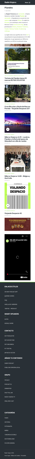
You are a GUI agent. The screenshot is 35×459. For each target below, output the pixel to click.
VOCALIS (7, 380)
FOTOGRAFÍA (8, 426)
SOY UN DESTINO (9, 340)
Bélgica (20, 20)
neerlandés (21, 14)
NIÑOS (6, 430)
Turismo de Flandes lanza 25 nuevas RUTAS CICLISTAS (16, 79)
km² (28, 35)
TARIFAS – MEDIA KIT (11, 308)
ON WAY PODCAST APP (11, 292)
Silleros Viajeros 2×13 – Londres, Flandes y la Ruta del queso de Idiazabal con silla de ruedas (17, 139)
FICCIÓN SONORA (10, 443)
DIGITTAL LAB (9, 392)
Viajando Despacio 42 (13, 213)
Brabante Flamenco (22, 27)
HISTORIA (7, 422)
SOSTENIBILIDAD (9, 439)
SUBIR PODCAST (9, 363)
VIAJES (6, 418)
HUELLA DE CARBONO (11, 304)
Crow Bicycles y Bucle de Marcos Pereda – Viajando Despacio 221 (17, 108)
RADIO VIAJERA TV (10, 397)
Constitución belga (18, 24)
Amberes (14, 27)
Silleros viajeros (10, 134)
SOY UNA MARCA (9, 344)
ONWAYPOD (8, 388)
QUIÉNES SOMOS (9, 296)
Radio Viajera (10, 2)
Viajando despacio (10, 104)
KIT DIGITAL (8, 348)
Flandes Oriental (9, 29)
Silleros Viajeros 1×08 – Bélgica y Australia (17, 177)
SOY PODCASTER (9, 336)
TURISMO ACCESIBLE (11, 434)
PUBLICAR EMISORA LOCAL (12, 367)
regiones (7, 20)
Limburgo (7, 31)
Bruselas (7, 22)
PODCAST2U (8, 384)
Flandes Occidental (19, 29)
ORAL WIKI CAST (9, 401)
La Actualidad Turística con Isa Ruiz (15, 75)
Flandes (22, 16)
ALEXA (6, 319)
